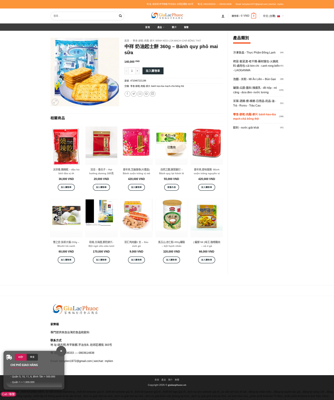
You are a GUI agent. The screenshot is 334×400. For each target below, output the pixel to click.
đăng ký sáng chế (313, 391)
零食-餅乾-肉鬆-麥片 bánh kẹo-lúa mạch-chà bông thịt (254, 116)
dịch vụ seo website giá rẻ (204, 391)
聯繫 (186, 27)
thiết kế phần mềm (32, 391)
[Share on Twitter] (134, 94)
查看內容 (171, 187)
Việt (20, 357)
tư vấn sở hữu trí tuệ (234, 391)
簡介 (174, 27)
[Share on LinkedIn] (153, 94)
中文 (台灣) (269, 16)
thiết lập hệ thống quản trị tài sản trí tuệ (57, 396)
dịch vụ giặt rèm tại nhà (129, 396)
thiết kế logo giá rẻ (174, 391)
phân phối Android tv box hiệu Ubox (307, 396)
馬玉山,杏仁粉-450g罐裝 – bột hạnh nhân (171, 244)
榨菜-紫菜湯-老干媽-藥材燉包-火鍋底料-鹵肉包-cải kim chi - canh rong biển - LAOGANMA (256, 66)
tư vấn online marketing (60, 391)
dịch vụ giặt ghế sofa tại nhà (209, 396)
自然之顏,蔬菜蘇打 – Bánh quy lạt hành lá (171, 171)
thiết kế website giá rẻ (90, 391)
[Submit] (121, 16)
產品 (159, 27)
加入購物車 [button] (66, 187)
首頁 (147, 27)
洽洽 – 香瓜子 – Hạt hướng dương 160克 (101, 171)
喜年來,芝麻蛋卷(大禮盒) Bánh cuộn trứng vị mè (136, 171)
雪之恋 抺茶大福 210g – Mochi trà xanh (66, 244)
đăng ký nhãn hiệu (260, 391)
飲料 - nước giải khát (246, 127)
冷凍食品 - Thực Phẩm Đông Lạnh (254, 52)
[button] (223, 16)
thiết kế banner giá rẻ (148, 391)
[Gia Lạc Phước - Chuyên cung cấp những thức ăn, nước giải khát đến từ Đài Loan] (167, 15)
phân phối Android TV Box (266, 396)
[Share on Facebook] (127, 94)
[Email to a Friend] (140, 94)
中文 (32, 357)
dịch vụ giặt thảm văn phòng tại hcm (167, 396)
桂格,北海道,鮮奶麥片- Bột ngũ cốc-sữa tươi (101, 244)
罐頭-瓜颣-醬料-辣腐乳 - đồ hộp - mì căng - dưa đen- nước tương (255, 90)
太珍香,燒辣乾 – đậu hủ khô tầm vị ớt (66, 171)
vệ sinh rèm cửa (238, 396)
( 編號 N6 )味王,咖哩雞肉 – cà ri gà (206, 244)
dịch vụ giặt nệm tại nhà (98, 396)
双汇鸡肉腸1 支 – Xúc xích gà (136, 244)
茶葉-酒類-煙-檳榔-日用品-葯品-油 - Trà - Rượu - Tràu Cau (254, 103)
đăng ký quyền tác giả (287, 391)
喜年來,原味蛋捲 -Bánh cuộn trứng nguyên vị (207, 171)
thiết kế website (9, 391)
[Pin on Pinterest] (146, 94)
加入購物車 (153, 70)
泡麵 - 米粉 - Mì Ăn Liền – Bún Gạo (254, 79)
